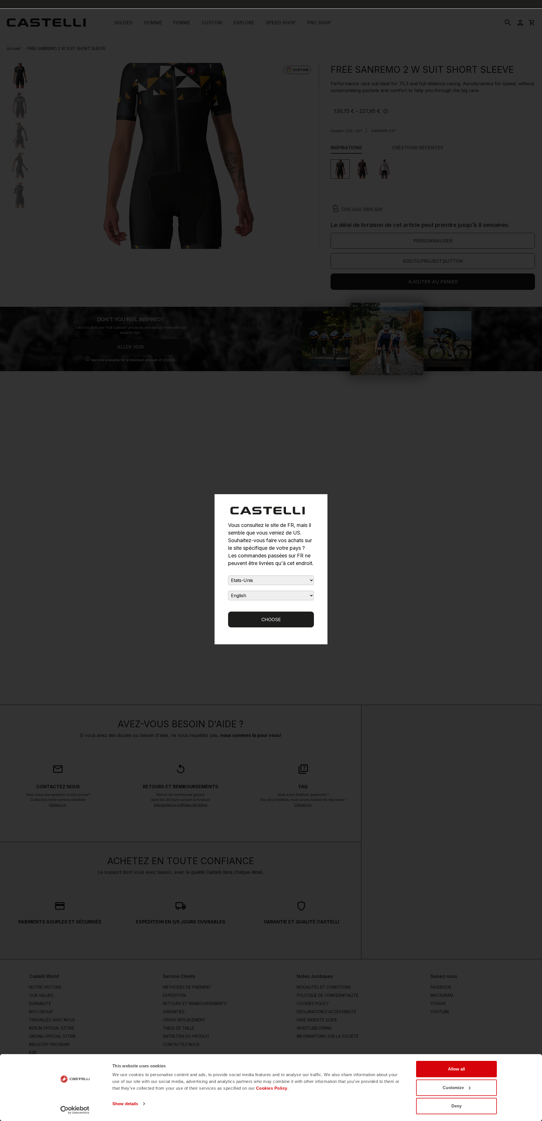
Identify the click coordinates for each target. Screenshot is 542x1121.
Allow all (456, 1069)
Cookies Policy (271, 1088)
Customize (453, 1087)
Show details (125, 1103)
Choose (271, 619)
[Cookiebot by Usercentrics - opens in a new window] (75, 1110)
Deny (456, 1106)
